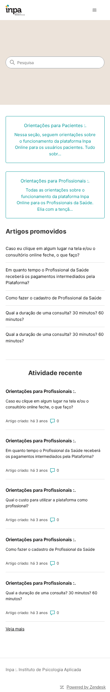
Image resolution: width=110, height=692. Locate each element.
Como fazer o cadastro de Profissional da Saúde (54, 298)
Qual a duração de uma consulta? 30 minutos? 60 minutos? (55, 316)
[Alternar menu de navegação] (95, 10)
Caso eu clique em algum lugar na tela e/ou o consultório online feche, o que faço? (50, 252)
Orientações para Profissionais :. (41, 391)
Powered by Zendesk (86, 687)
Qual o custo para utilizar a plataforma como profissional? (46, 502)
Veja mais (15, 629)
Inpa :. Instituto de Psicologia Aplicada (43, 669)
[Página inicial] (15, 10)
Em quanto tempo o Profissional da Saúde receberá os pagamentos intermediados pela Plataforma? (50, 276)
